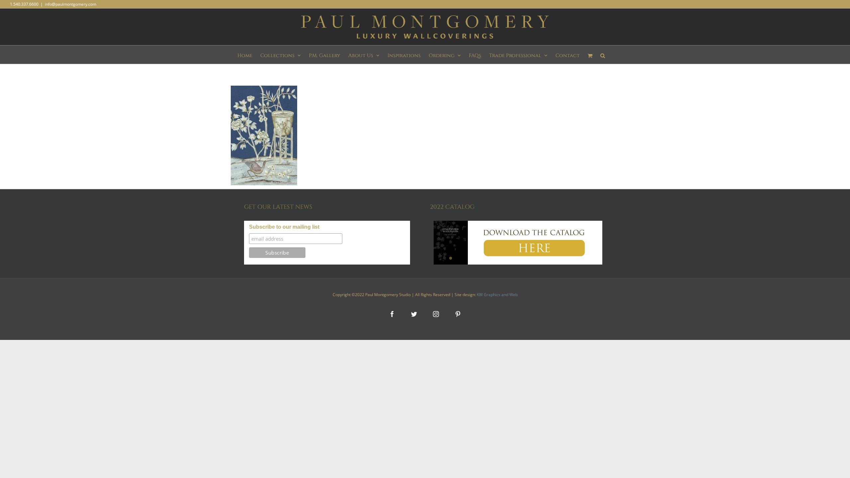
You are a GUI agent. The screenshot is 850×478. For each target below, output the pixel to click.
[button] (602, 54)
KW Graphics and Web (497, 294)
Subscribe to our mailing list (284, 227)
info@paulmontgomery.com (70, 4)
